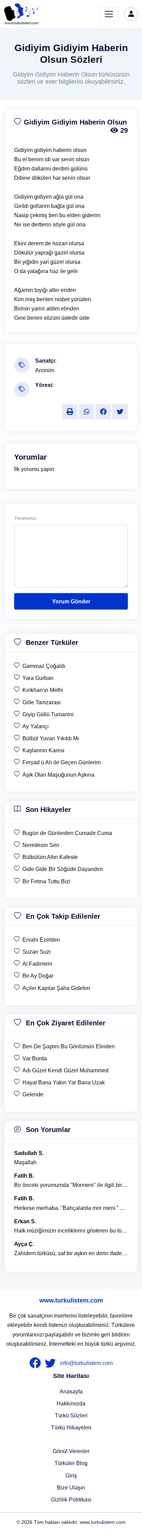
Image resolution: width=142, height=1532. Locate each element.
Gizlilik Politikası (71, 1499)
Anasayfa (71, 1391)
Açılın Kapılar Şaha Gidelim (56, 988)
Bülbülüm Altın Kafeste (50, 857)
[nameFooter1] (36, 1363)
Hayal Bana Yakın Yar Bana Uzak (63, 1082)
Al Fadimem (37, 964)
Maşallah (25, 1162)
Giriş (71, 1475)
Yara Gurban (37, 678)
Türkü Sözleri (71, 1415)
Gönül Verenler (71, 1451)
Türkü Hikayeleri (71, 1427)
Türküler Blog (71, 1463)
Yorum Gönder (71, 601)
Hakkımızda (71, 1403)
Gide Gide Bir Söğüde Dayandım (62, 869)
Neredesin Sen (40, 845)
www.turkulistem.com (71, 1300)
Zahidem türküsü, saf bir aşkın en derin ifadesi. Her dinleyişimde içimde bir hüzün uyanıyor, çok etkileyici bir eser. (71, 1253)
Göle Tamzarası (41, 702)
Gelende (32, 1094)
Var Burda (34, 1058)
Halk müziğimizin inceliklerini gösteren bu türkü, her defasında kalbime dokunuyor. (71, 1231)
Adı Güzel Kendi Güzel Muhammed (65, 1070)
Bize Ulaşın (71, 1487)
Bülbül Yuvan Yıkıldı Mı (50, 738)
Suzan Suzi (36, 952)
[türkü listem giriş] (131, 14)
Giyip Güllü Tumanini (48, 714)
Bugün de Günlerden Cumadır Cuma (67, 833)
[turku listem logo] (21, 14)
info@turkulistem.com (86, 1363)
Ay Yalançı (35, 726)
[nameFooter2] (52, 1363)
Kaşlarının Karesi (43, 750)
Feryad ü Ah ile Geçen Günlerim (61, 762)
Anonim (44, 370)
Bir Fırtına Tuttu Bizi (46, 881)
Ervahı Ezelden (41, 940)
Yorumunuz (25, 518)
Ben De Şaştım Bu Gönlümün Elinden (68, 1046)
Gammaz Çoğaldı (43, 666)
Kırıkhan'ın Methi (42, 690)
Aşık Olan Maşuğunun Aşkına (58, 775)
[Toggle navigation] (109, 14)
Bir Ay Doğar (37, 976)
